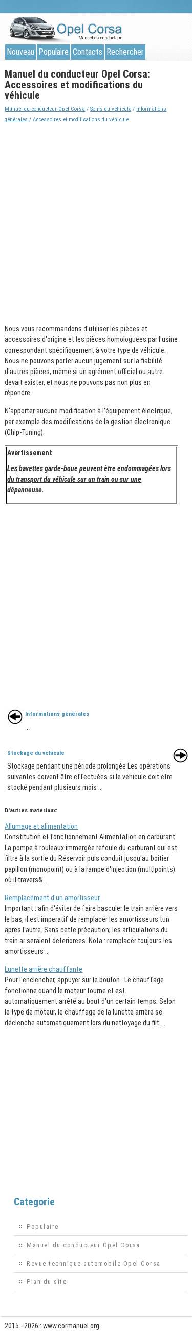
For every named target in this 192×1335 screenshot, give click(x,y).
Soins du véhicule (110, 109)
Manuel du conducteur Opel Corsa (45, 109)
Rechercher (125, 52)
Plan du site (47, 1281)
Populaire (53, 52)
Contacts (87, 52)
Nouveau (20, 52)
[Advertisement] (96, 220)
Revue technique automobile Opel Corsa (94, 1263)
